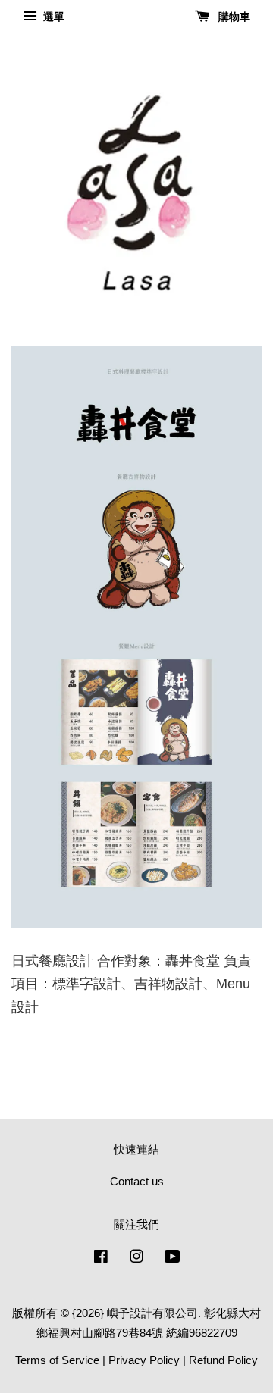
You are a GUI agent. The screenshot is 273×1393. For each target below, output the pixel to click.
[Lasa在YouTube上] (172, 1258)
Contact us (137, 1181)
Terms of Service (57, 1360)
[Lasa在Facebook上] (101, 1258)
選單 (52, 17)
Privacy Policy (144, 1360)
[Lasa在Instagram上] (136, 1258)
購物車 (232, 17)
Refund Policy (223, 1360)
